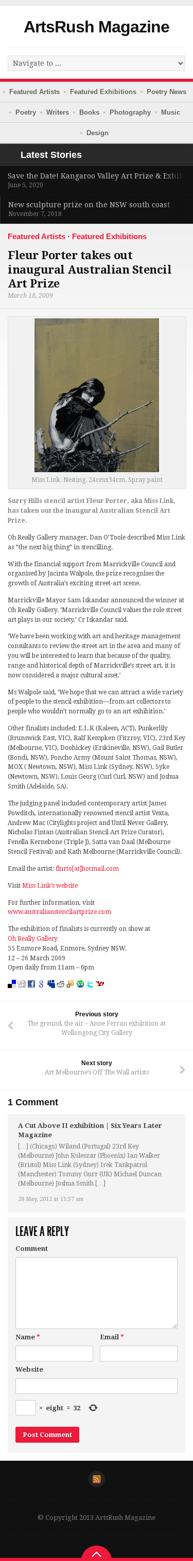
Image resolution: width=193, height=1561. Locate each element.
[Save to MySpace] (51, 993)
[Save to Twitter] (90, 993)
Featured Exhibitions (103, 92)
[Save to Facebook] (31, 993)
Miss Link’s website (50, 885)
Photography (130, 112)
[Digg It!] (21, 993)
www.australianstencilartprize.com (59, 912)
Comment (31, 1248)
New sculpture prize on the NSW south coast (89, 205)
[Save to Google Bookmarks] (41, 993)
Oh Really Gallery (33, 938)
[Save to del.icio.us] (12, 993)
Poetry (25, 112)
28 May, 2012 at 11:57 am (50, 1199)
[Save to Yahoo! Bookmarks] (100, 993)
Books (89, 112)
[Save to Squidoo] (70, 993)
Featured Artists (34, 92)
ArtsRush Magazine (96, 26)
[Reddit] (61, 993)
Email (112, 1337)
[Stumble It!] (80, 993)
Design (97, 133)
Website (29, 1369)
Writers (57, 112)
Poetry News (166, 92)
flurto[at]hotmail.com (87, 868)
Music (170, 112)
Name (27, 1337)
